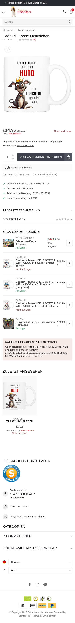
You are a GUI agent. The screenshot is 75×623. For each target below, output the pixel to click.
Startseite (7, 30)
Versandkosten (14, 134)
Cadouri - (9, 40)
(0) (34, 39)
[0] (71, 11)
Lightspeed (24, 616)
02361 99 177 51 (19, 506)
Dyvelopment (49, 616)
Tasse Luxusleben (27, 30)
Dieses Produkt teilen (43, 174)
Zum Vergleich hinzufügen (16, 174)
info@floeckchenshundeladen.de (25, 353)
